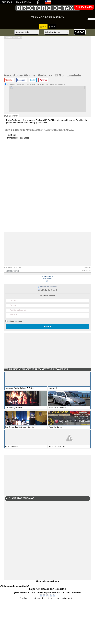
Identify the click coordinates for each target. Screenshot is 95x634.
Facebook (21, 80)
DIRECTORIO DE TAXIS (47, 8)
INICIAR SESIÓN (23, 2)
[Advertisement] (47, 56)
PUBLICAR (7, 2)
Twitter (33, 80)
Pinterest (43, 80)
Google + (9, 80)
